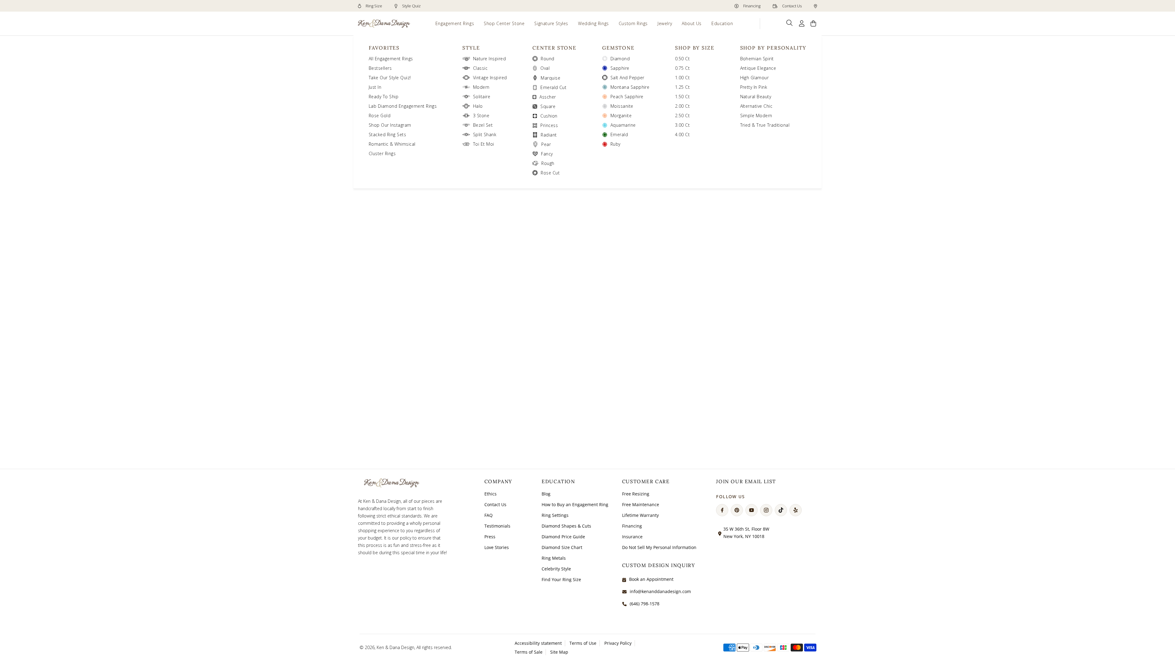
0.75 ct (682, 68)
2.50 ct (682, 115)
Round (547, 59)
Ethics (490, 494)
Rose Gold (379, 115)
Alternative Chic (756, 106)
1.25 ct (682, 87)
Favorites (384, 48)
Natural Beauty (755, 96)
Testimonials (497, 526)
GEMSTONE (618, 48)
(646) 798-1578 (644, 604)
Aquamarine (623, 125)
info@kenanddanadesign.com (660, 591)
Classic (480, 68)
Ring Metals (554, 558)
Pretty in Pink (753, 87)
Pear (546, 144)
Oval (545, 68)
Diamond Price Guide (563, 537)
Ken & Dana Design (395, 647)
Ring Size (373, 6)
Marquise (550, 78)
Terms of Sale (529, 652)
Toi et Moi (483, 144)
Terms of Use (582, 643)
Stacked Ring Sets (387, 134)
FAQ (488, 515)
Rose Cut (550, 173)
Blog (546, 494)
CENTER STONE (554, 48)
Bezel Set (483, 125)
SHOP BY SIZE (694, 48)
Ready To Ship (383, 96)
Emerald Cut (553, 87)
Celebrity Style (556, 569)
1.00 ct (682, 77)
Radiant (549, 135)
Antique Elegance (758, 68)
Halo (478, 106)
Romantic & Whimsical (392, 144)
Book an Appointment (651, 579)
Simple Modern (756, 115)
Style (471, 48)
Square (547, 106)
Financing (751, 6)
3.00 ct (682, 125)
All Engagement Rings (391, 59)
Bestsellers (380, 68)
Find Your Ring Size (561, 579)
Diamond (620, 59)
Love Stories (496, 547)
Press (489, 537)
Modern (481, 87)
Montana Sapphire (630, 87)
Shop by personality (773, 48)
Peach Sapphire (626, 96)
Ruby (615, 144)
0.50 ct (682, 59)
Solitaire (481, 96)
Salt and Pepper (627, 77)
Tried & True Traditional (765, 125)
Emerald (619, 134)
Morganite (621, 115)
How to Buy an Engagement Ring (575, 504)
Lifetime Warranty (640, 515)
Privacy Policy (618, 643)
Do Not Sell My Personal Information (659, 547)
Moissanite (621, 106)
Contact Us (791, 6)
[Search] (789, 23)
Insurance (632, 537)
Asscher (547, 97)
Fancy (547, 154)
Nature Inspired (489, 59)
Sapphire (619, 68)
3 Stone (481, 115)
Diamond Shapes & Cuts (566, 526)
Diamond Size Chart (562, 547)
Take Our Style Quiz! (390, 77)
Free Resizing (635, 494)
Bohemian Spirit (757, 59)
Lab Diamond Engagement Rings (403, 106)
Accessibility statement (538, 643)
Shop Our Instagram (390, 125)
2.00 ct (682, 106)
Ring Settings (555, 515)
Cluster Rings (382, 153)
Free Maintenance (640, 504)
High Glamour (754, 77)
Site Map (559, 652)
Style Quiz (411, 6)
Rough (547, 163)
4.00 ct (682, 134)
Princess (549, 125)
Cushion (548, 116)
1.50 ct (682, 96)
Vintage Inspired (490, 77)
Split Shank (484, 134)
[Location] (815, 6)
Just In (375, 87)
